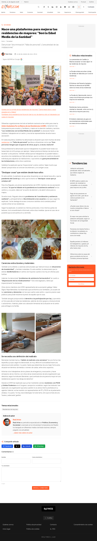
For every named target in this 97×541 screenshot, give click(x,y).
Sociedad (40, 12)
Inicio (3, 41)
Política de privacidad (33, 525)
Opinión (3, 12)
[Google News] (73, 7)
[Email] (65, 7)
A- (79, 7)
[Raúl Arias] (3, 54)
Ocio (58, 12)
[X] (48, 7)
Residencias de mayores (10, 409)
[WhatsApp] (69, 7)
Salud (21, 12)
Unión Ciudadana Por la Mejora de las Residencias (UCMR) (24, 126)
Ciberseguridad (79, 12)
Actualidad (50, 12)
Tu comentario (5, 465)
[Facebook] (44, 7)
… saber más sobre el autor (22, 433)
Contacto (53, 525)
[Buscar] (38, 7)
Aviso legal (6, 529)
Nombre (4, 457)
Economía (30, 12)
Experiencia (68, 12)
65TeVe (91, 2)
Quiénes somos (73, 2)
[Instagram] (56, 7)
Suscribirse (81, 284)
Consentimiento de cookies (83, 525)
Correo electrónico (37, 457)
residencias (5, 142)
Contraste (91, 7)
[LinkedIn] (52, 7)
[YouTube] (61, 7)
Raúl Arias (8, 54)
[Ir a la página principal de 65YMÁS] (10, 7)
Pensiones (12, 12)
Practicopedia (92, 12)
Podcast (83, 2)
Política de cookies (32, 529)
